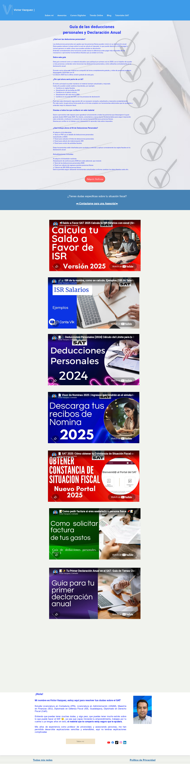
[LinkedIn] (124, 742)
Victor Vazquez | (24, 10)
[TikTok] (116, 742)
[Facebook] (112, 742)
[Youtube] (108, 742)
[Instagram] (120, 742)
